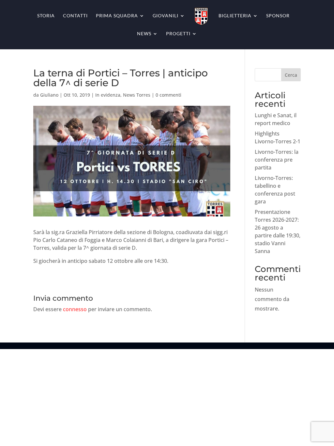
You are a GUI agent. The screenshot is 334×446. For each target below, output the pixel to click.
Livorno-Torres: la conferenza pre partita (276, 159)
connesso (75, 309)
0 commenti (168, 95)
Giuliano (49, 95)
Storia (46, 15)
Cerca (291, 75)
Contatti (75, 15)
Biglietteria (235, 15)
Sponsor (278, 15)
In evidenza (107, 95)
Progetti (178, 33)
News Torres (136, 95)
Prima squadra (117, 15)
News (144, 33)
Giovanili (165, 15)
